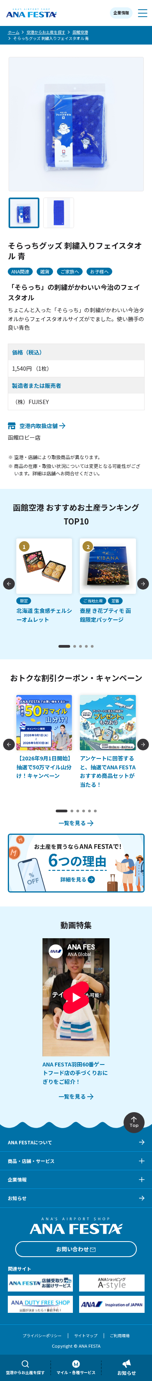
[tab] (64, 646)
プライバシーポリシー (42, 1335)
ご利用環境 (119, 1335)
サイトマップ (85, 1335)
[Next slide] (143, 584)
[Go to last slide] (9, 584)
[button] (24, 213)
